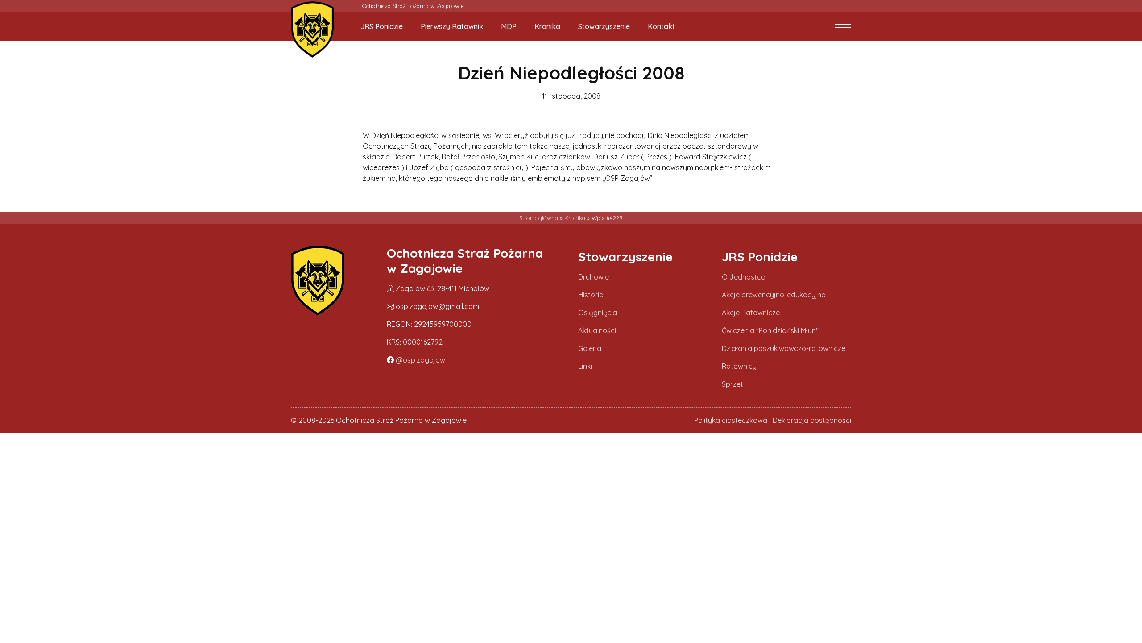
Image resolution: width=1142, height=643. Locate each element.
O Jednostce (743, 276)
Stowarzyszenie (604, 26)
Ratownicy (739, 366)
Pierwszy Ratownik (452, 26)
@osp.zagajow (420, 359)
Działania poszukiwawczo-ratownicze (783, 348)
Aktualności (597, 330)
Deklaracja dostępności (812, 420)
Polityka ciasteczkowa (730, 420)
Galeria (589, 348)
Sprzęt (732, 384)
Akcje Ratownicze (751, 312)
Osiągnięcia (597, 312)
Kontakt (661, 26)
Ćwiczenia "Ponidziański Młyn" (770, 330)
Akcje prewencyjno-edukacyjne (773, 294)
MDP (509, 26)
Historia (591, 294)
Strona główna (538, 217)
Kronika (547, 26)
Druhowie (593, 276)
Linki (585, 366)
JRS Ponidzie (381, 26)
